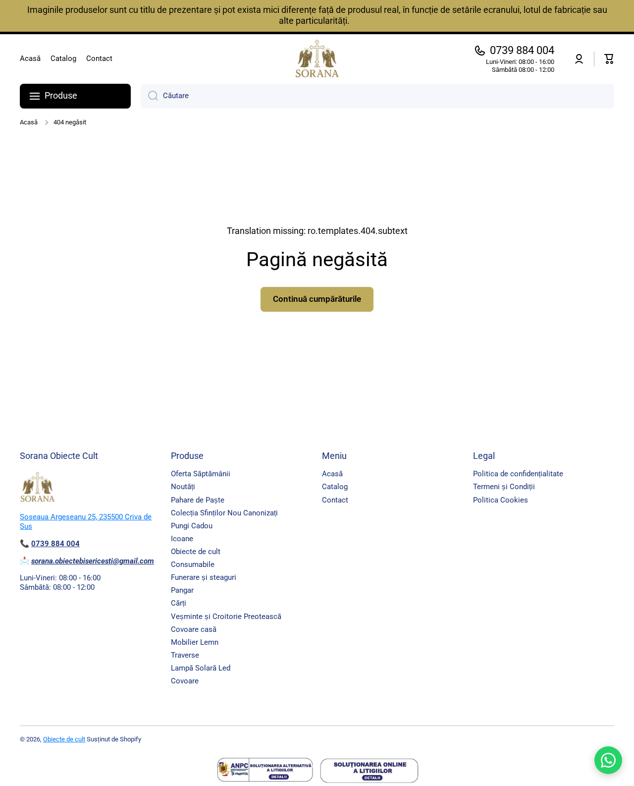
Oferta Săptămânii (200, 473)
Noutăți (183, 486)
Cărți (178, 603)
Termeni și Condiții (504, 486)
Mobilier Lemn (194, 642)
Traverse (185, 655)
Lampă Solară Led (200, 668)
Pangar (182, 590)
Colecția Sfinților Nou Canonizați (224, 512)
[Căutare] (149, 96)
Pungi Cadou (191, 525)
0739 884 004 (522, 50)
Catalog (335, 486)
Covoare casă (193, 629)
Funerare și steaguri (203, 577)
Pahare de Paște (197, 500)
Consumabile (192, 564)
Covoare (185, 680)
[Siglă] (317, 59)
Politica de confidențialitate (518, 473)
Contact (335, 500)
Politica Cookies (500, 500)
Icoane (182, 538)
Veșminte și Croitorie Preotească (226, 616)
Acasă (29, 122)
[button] (609, 59)
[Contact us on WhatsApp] (608, 760)
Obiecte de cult (195, 551)
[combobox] (377, 96)
